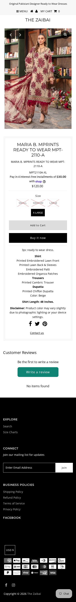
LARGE (53, 203)
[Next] (20, 34)
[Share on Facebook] (30, 325)
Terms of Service (14, 503)
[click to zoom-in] (65, 34)
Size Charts (10, 432)
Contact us (37, 333)
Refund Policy (12, 497)
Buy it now (38, 238)
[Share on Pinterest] (44, 325)
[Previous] (10, 34)
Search (7, 426)
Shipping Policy (13, 492)
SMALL (23, 203)
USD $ (10, 550)
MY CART (50, 11)
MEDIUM (38, 203)
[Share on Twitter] (37, 325)
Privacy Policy (11, 509)
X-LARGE (38, 212)
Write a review (38, 372)
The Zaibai (37, 20)
